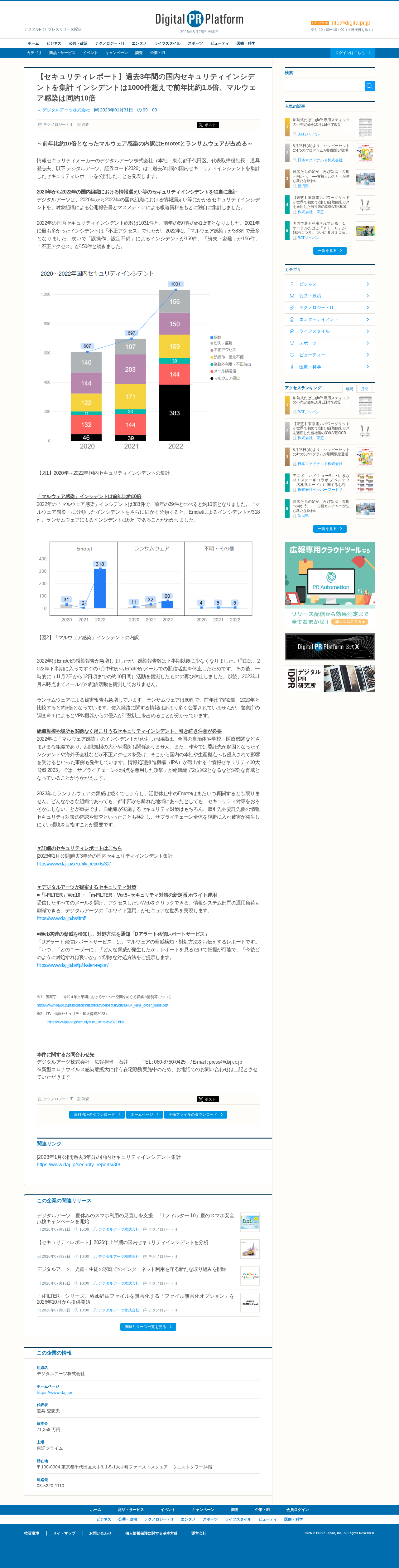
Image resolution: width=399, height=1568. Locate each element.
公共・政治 (78, 43)
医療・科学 (246, 43)
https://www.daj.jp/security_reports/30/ (73, 863)
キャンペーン (116, 53)
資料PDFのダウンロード (94, 1114)
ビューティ (219, 43)
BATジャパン (309, 134)
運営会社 (198, 1533)
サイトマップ (64, 1533)
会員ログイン (297, 1509)
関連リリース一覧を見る (145, 1327)
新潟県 (303, 186)
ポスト (210, 125)
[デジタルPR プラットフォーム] (199, 26)
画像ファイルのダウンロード (193, 1114)
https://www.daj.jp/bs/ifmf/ (61, 918)
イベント (90, 53)
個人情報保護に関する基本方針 (151, 1533)
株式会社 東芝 (311, 212)
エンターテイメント (319, 319)
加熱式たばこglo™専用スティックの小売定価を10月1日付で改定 (321, 122)
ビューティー (312, 354)
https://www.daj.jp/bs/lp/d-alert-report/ (72, 965)
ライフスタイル (167, 43)
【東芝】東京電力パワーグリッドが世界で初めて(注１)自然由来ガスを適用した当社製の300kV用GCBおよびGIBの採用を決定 (321, 204)
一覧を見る (327, 250)
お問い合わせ (100, 1533)
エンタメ (139, 43)
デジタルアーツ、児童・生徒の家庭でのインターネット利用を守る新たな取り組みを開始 (131, 1269)
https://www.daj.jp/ (54, 1392)
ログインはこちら (350, 53)
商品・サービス (62, 53)
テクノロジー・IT (109, 43)
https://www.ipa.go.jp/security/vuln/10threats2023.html (85, 1022)
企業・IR (157, 53)
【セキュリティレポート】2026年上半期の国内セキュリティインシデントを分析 (122, 1242)
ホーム (33, 43)
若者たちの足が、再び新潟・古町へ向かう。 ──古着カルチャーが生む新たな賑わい (321, 176)
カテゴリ (34, 53)
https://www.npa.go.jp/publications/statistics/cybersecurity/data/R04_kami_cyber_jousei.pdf (102, 1005)
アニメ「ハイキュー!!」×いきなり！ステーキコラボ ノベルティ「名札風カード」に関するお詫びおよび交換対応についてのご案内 (321, 482)
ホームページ (142, 1114)
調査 (139, 53)
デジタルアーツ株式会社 (66, 109)
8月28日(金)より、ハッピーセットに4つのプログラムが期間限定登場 (321, 148)
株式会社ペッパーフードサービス (326, 490)
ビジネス (53, 43)
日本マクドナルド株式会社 (320, 160)
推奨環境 (31, 1533)
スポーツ (195, 43)
